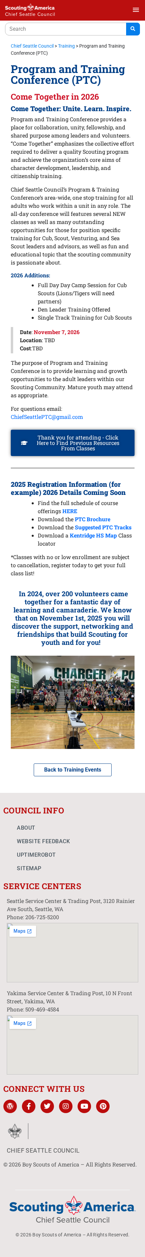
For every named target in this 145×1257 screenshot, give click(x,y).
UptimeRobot (36, 855)
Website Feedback (43, 841)
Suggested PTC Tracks (103, 527)
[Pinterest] (103, 1106)
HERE (69, 510)
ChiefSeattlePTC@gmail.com (47, 416)
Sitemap (29, 868)
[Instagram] (65, 1106)
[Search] (133, 29)
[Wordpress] (10, 1106)
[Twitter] (47, 1106)
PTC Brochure (92, 519)
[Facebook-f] (28, 1106)
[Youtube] (84, 1106)
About (26, 828)
